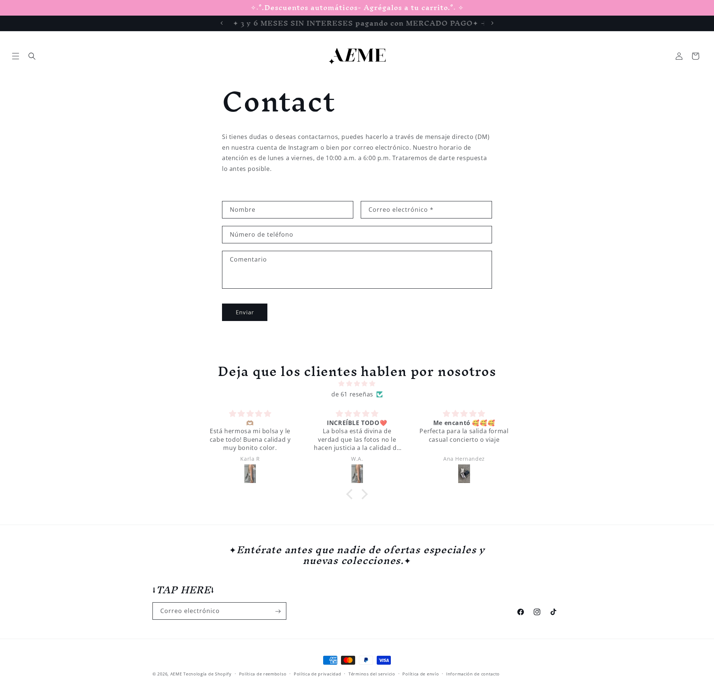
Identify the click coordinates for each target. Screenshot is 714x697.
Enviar (245, 312)
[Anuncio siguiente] (492, 23)
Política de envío (420, 673)
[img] (357, 384)
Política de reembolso (263, 673)
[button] (15, 56)
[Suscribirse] (278, 611)
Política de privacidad (317, 673)
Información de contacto (473, 673)
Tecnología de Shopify (207, 674)
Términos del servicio (371, 673)
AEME (177, 674)
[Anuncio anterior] (221, 23)
